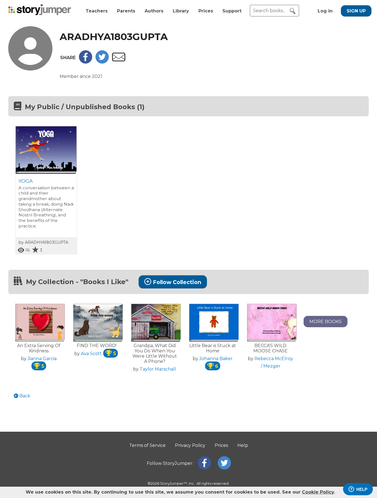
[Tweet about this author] (102, 62)
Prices (205, 11)
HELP (361, 489)
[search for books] (292, 11)
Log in (325, 11)
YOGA (25, 181)
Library (181, 11)
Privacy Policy (190, 445)
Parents (126, 11)
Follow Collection (177, 282)
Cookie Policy (318, 492)
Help (242, 445)
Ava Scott (98, 353)
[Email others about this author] (118, 59)
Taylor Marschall (158, 369)
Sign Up (356, 11)
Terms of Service (147, 445)
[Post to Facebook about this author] (85, 62)
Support (231, 11)
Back (24, 396)
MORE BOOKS (325, 321)
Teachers (97, 11)
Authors (154, 11)
